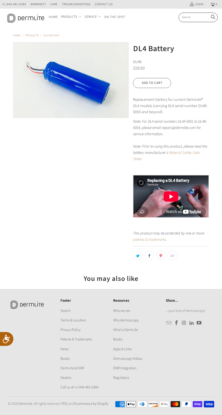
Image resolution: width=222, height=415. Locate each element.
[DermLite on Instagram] (184, 323)
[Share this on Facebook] (149, 255)
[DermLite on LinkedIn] (191, 323)
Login (199, 4)
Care (54, 4)
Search (65, 310)
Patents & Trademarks (76, 339)
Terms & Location (73, 320)
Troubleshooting (76, 4)
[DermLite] (24, 17)
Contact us (104, 4)
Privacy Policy (70, 329)
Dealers (65, 377)
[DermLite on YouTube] (199, 323)
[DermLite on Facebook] (176, 323)
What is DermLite (125, 329)
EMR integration (124, 368)
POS (64, 403)
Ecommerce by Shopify (91, 403)
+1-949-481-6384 (14, 4)
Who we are (121, 310)
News (64, 349)
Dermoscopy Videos (127, 358)
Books (65, 358)
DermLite (25, 403)
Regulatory (121, 377)
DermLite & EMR (72, 368)
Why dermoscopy (126, 320)
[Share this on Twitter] (138, 255)
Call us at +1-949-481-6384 (79, 387)
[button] (71, 17)
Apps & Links (122, 349)
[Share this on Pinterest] (161, 255)
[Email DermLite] (169, 323)
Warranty (38, 4)
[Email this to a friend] (172, 255)
